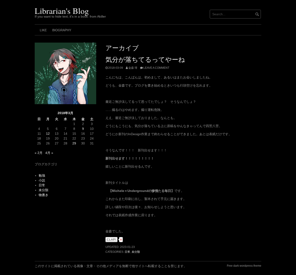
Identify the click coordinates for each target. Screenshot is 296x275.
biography (61, 30)
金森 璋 (132, 67)
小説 (42, 180)
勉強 (42, 175)
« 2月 (39, 153)
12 (48, 133)
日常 (127, 251)
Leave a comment (156, 67)
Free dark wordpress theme (244, 265)
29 (74, 143)
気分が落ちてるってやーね (145, 59)
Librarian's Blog (62, 10)
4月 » (49, 153)
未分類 (136, 251)
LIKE (43, 30)
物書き (43, 195)
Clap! (111, 239)
